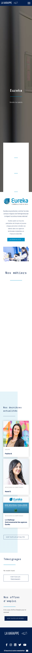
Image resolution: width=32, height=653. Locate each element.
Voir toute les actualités (15, 537)
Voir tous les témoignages (15, 578)
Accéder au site (15, 239)
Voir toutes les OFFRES (15, 618)
